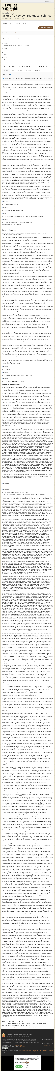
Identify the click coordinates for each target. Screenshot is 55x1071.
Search (18, 23)
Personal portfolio (46, 27)
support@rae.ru (18, 1045)
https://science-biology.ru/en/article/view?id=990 (16, 1027)
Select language (49, 1)
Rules (24, 23)
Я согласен (19, 1066)
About (5, 23)
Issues (11, 23)
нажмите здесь (25, 1062)
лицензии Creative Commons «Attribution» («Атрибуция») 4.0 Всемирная (36, 1050)
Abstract (20, 70)
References (37, 70)
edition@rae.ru (22, 1046)
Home (4, 32)
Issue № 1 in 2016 (15, 32)
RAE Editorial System (36, 1052)
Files (13, 70)
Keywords (28, 70)
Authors (6, 70)
